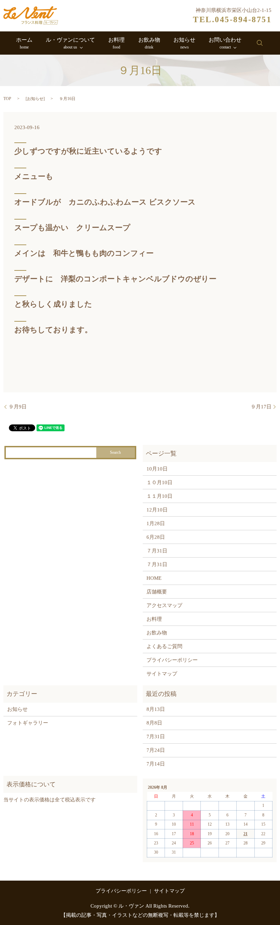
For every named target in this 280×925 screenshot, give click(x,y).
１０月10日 (159, 482)
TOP (7, 98)
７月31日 (156, 550)
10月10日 (157, 469)
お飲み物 (149, 43)
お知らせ (184, 43)
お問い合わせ (225, 43)
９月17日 (261, 406)
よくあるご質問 (164, 646)
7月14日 (155, 764)
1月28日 (155, 523)
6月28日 (155, 537)
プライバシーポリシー (172, 660)
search (259, 43)
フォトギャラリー (27, 723)
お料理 (116, 43)
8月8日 (154, 723)
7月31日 (155, 736)
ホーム (24, 43)
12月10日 (157, 510)
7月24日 (155, 750)
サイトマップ (161, 673)
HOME (154, 578)
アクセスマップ (164, 605)
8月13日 (155, 709)
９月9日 (18, 406)
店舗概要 (156, 591)
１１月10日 (159, 496)
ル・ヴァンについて (70, 43)
